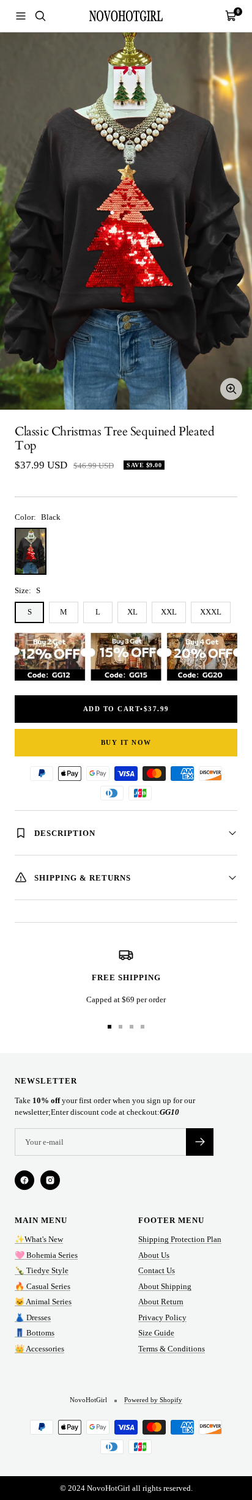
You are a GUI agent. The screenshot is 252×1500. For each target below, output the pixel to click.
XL (132, 611)
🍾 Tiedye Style (42, 1270)
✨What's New (39, 1239)
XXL (169, 611)
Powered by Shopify (153, 1399)
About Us (153, 1255)
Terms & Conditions (171, 1348)
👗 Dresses (33, 1317)
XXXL (210, 611)
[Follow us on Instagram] (50, 1180)
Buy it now (126, 742)
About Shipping (164, 1286)
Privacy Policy (162, 1317)
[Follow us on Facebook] (24, 1180)
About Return (160, 1301)
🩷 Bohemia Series (46, 1255)
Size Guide (156, 1332)
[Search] (40, 16)
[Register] (199, 1142)
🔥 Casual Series (42, 1286)
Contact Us (156, 1270)
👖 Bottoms (34, 1332)
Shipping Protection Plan (179, 1239)
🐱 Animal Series (43, 1301)
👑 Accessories (39, 1348)
